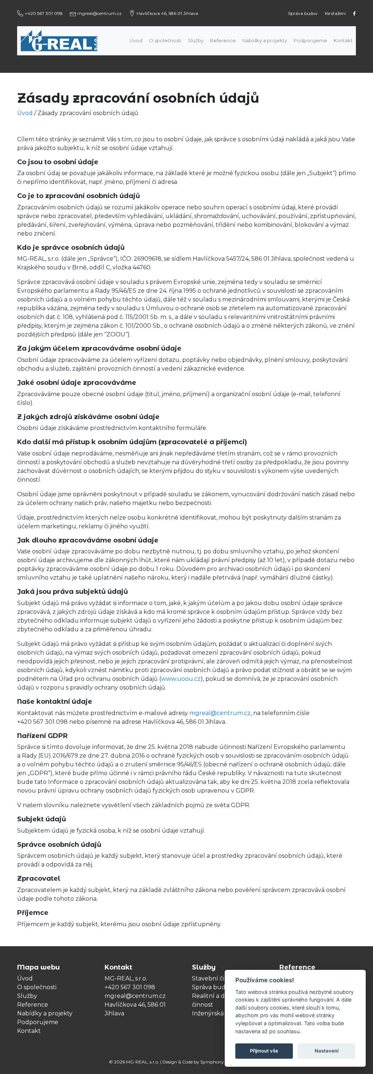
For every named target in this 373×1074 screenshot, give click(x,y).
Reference (223, 40)
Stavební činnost (216, 978)
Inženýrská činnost (219, 1013)
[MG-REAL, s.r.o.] (68, 40)
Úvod (136, 40)
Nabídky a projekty (264, 40)
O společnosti (165, 40)
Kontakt (343, 40)
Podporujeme (310, 40)
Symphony (212, 1062)
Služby (196, 40)
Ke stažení (335, 13)
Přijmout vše (264, 1051)
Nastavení (326, 1051)
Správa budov (303, 13)
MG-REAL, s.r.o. (142, 1062)
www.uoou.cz (181, 678)
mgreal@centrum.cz (220, 713)
